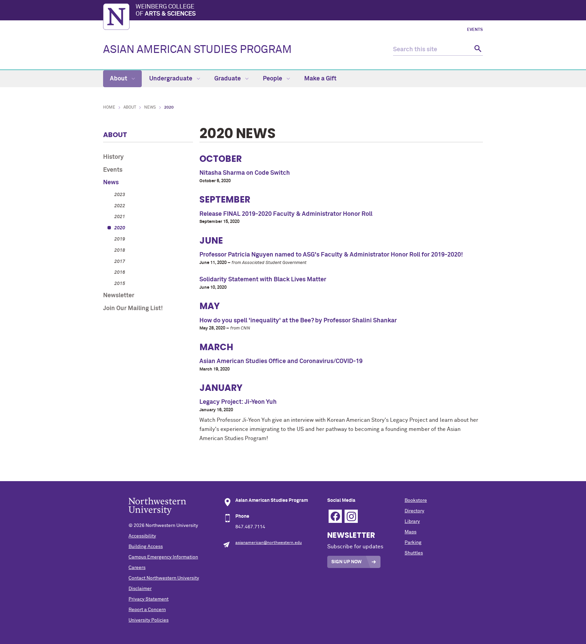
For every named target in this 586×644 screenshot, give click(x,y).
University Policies (149, 620)
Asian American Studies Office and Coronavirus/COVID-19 (281, 361)
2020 (119, 228)
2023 (119, 194)
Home (109, 108)
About (119, 79)
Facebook (335, 516)
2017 (119, 261)
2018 (119, 250)
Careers (137, 567)
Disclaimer (140, 588)
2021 (119, 216)
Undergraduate (171, 79)
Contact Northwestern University (164, 578)
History (113, 157)
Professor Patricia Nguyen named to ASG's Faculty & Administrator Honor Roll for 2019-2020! (331, 255)
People (273, 79)
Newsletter (118, 295)
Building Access (146, 546)
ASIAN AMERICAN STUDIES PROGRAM (197, 49)
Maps (410, 532)
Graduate (228, 79)
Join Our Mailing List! (133, 308)
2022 (119, 206)
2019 (119, 239)
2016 (119, 272)
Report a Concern (147, 609)
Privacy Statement (149, 599)
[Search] (477, 50)
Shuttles (414, 553)
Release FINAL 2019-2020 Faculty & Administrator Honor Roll (285, 214)
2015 (119, 283)
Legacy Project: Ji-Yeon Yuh (238, 402)
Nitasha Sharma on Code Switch (244, 173)
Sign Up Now (346, 562)
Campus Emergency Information (163, 557)
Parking (413, 542)
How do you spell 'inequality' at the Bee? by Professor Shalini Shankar (298, 321)
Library (412, 521)
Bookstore (416, 500)
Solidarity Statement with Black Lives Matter (262, 280)
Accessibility (142, 536)
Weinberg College (166, 10)
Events (475, 30)
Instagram (351, 516)
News (150, 108)
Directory (414, 511)
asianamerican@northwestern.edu (268, 543)
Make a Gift (320, 79)
